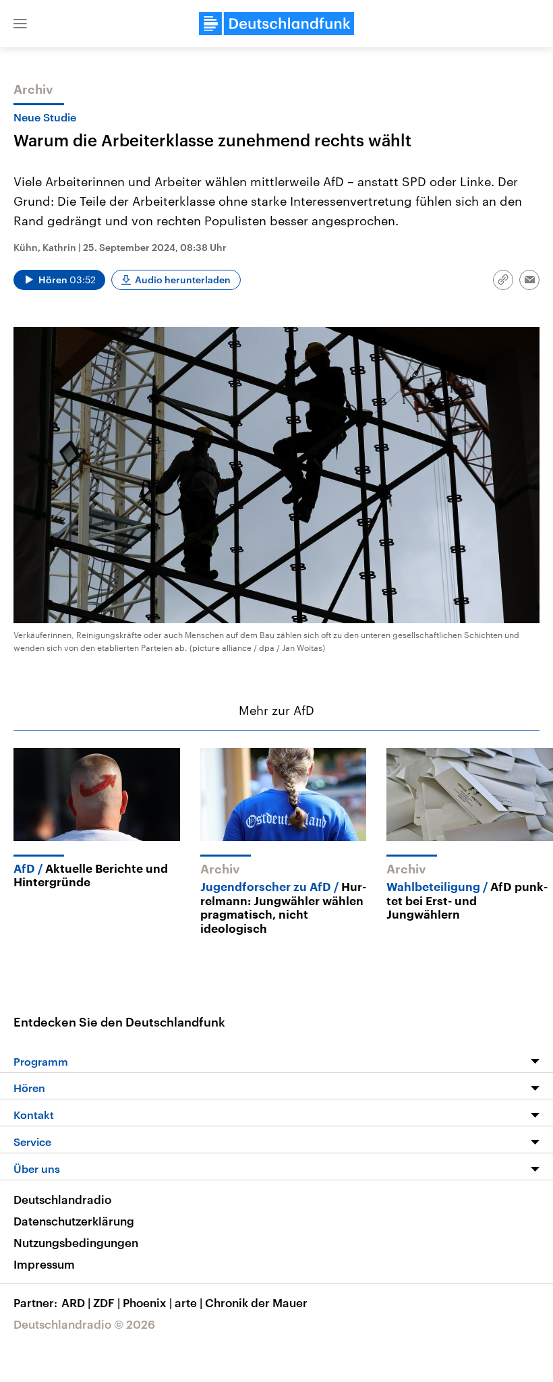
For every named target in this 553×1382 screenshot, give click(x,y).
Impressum (44, 1264)
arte (188, 1302)
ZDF (106, 1302)
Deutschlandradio (62, 1199)
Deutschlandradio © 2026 (84, 1324)
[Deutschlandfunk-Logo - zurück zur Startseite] (276, 23)
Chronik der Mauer (256, 1302)
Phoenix (147, 1302)
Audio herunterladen (183, 279)
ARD (75, 1302)
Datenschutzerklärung (73, 1221)
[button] (20, 23)
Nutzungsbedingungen (75, 1242)
